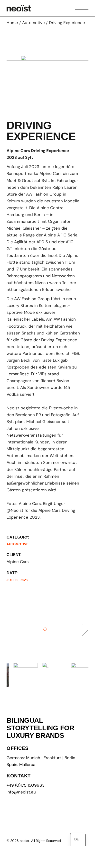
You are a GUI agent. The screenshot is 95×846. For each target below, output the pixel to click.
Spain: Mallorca (21, 764)
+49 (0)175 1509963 (26, 785)
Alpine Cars (18, 561)
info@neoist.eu (21, 792)
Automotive (17, 544)
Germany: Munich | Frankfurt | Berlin (41, 757)
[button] (17, 82)
